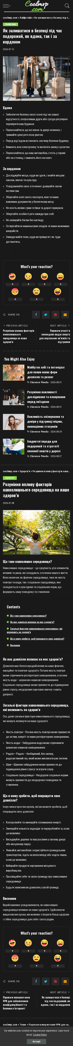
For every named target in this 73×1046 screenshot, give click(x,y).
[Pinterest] (55, 315)
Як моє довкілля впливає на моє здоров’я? (32, 622)
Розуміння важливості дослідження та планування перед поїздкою (46, 397)
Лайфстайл (10, 24)
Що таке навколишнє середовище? (28, 615)
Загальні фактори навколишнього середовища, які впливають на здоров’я (34, 630)
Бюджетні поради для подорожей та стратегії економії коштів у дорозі (43, 446)
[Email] (65, 315)
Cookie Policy (40, 1034)
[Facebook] (36, 315)
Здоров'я (9, 478)
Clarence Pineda (39, 382)
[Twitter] (46, 315)
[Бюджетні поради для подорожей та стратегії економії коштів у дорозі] (13, 447)
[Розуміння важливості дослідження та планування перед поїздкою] (13, 397)
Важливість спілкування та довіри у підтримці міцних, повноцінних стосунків (45, 421)
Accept (36, 1041)
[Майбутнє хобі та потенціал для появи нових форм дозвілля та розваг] (13, 373)
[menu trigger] (8, 6)
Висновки (15, 645)
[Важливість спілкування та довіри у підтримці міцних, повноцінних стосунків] (13, 422)
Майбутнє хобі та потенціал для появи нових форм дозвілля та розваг (45, 372)
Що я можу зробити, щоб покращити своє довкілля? (37, 638)
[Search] (66, 6)
